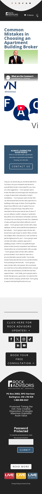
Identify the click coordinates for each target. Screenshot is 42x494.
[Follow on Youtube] (30, 3)
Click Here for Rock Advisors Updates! (19, 326)
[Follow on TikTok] (23, 3)
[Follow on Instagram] (19, 3)
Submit (25, 449)
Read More (21, 466)
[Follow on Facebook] (12, 3)
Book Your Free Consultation (19, 359)
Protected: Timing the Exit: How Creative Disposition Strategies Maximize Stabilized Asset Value (21, 411)
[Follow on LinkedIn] (26, 3)
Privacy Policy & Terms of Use (21, 484)
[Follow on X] (15, 3)
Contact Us (21, 166)
